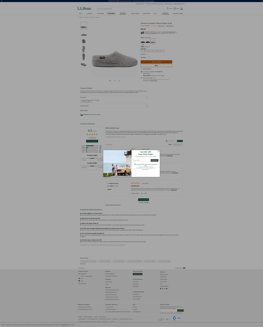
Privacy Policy (145, 169)
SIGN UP (154, 160)
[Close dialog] (158, 151)
